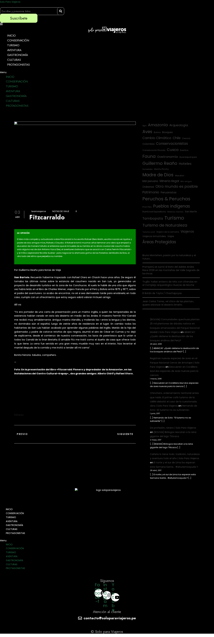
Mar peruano (150, 181)
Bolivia (157, 132)
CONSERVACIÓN (18, 40)
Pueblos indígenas (171, 206)
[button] (107, 72)
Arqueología (178, 125)
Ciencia (186, 138)
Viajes (170, 236)
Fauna (149, 156)
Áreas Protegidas (159, 242)
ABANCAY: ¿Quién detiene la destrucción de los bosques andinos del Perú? (172, 336)
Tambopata (152, 218)
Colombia (148, 144)
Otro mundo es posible (176, 186)
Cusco (173, 149)
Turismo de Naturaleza (164, 225)
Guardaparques (188, 157)
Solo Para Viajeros (10, 2)
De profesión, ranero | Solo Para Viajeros (173, 427)
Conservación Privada (153, 150)
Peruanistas (168, 192)
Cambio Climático (156, 138)
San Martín (191, 211)
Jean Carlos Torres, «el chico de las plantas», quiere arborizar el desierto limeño (168, 303)
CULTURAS (14, 60)
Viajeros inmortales (154, 236)
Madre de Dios (158, 175)
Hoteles (185, 163)
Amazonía (158, 125)
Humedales (147, 169)
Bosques (167, 132)
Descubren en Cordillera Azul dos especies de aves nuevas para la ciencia (174, 371)
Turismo (174, 217)
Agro (144, 125)
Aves (147, 132)
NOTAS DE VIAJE (60, 211)
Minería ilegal (169, 181)
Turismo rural (148, 232)
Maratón (179, 175)
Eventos (184, 150)
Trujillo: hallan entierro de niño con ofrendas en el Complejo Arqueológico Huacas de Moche (169, 283)
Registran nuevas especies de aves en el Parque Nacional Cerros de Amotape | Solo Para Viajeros (174, 362)
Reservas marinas (175, 212)
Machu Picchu (161, 169)
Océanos (148, 187)
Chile (177, 138)
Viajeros (187, 231)
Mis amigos (186, 181)
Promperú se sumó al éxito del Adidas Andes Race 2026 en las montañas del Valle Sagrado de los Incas (170, 270)
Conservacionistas (172, 143)
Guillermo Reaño (159, 163)
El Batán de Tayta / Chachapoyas (162, 293)
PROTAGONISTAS (18, 65)
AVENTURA (14, 50)
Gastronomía (167, 157)
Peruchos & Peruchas (166, 199)
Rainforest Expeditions (154, 211)
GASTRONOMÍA (17, 55)
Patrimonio (150, 192)
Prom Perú (147, 207)
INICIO (11, 36)
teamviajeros (38, 211)
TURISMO (13, 45)
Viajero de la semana (167, 231)
